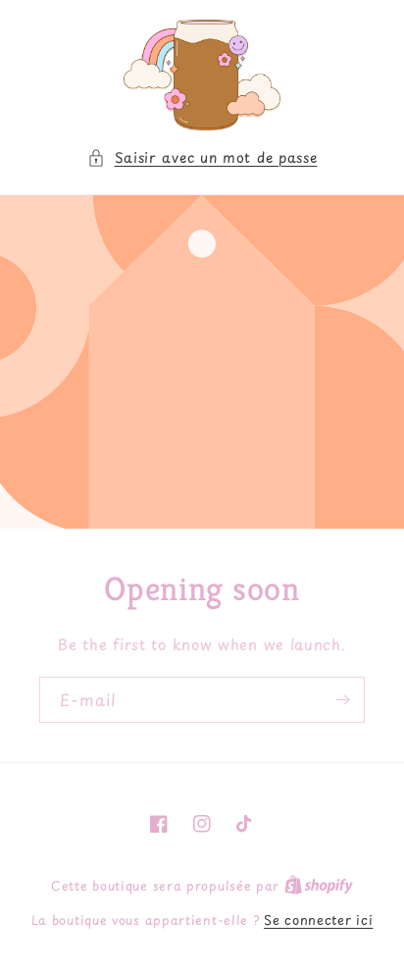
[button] (202, 157)
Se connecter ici (318, 919)
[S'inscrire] (342, 700)
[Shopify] (318, 885)
